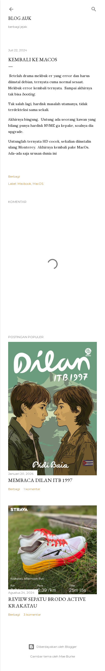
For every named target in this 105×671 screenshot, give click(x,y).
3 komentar (32, 614)
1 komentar (32, 489)
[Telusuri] (94, 8)
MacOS (38, 183)
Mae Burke (67, 656)
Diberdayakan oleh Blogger (56, 647)
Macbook (24, 183)
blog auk (19, 18)
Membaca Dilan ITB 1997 (40, 480)
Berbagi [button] (14, 176)
